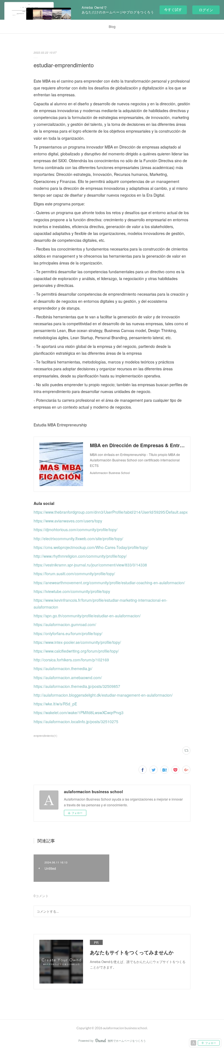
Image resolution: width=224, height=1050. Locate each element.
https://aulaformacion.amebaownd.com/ (68, 677)
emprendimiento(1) (45, 736)
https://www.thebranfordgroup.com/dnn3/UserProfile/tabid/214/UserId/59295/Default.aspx (111, 512)
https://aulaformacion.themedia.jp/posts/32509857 (77, 686)
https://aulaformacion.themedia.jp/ (63, 668)
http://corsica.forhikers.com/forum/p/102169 (71, 659)
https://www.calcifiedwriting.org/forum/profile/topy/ (76, 651)
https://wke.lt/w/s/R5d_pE (55, 703)
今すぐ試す (173, 9)
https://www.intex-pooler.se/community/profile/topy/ (77, 642)
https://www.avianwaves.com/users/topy (68, 520)
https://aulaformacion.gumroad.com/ (65, 624)
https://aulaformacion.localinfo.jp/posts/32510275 (76, 721)
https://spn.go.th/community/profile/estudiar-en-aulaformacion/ (87, 615)
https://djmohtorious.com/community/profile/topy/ (75, 529)
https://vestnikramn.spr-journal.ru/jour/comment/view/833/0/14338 (90, 565)
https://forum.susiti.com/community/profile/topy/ (74, 573)
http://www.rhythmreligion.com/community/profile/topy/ (80, 556)
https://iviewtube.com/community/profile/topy (72, 591)
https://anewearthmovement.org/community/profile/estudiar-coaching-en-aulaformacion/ (109, 582)
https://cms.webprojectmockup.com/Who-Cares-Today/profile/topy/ (91, 547)
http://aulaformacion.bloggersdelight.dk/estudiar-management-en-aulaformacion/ (103, 695)
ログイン (206, 9)
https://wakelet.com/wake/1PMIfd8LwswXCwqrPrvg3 (78, 712)
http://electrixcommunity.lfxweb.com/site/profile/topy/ (78, 538)
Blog (112, 26)
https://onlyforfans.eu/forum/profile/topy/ (68, 633)
